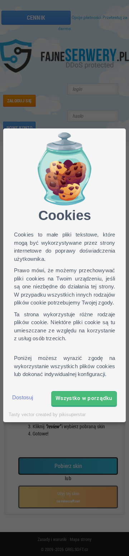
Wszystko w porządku (84, 398)
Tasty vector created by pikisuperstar (47, 414)
